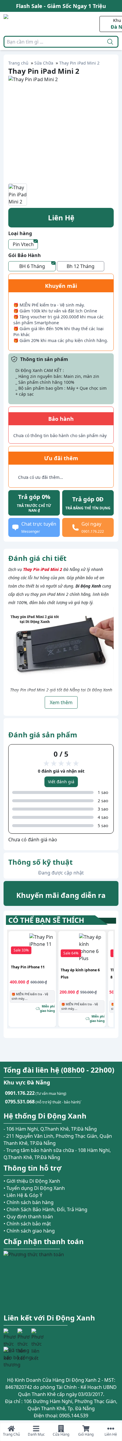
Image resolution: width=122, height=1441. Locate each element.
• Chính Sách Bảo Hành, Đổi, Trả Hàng (45, 1209)
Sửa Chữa (43, 63)
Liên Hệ (61, 217)
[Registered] (20, 1357)
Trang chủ (18, 63)
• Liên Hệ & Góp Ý (23, 1195)
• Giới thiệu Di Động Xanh (32, 1181)
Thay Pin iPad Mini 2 (42, 569)
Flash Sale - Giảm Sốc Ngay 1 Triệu (61, 5)
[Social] (10, 1334)
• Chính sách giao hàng (29, 1230)
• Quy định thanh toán (28, 1216)
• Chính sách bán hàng (29, 1202)
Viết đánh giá (61, 781)
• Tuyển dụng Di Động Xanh (34, 1188)
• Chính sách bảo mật (27, 1223)
